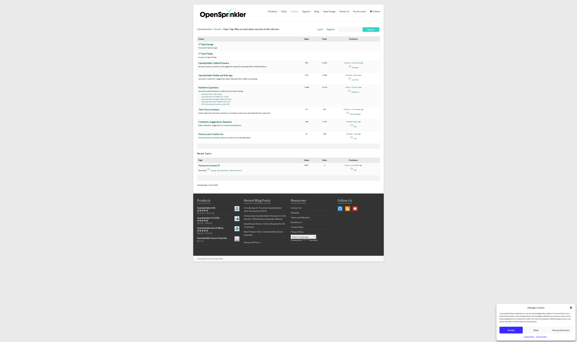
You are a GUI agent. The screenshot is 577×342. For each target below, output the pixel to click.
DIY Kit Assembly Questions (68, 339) (215, 104)
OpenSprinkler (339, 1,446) (211, 94)
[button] (570, 307)
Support (306, 11)
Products (272, 11)
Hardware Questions (208, 87)
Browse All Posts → (253, 242)
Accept (511, 330)
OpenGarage (206, 44)
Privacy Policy (541, 337)
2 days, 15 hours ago (353, 87)
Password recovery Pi (209, 165)
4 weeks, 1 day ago (353, 134)
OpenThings (329, 11)
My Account (359, 11)
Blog (316, 11)
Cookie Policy (529, 337)
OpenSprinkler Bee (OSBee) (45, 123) (215, 102)
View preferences (560, 330)
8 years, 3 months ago (353, 165)
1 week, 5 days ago (353, 121)
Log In (320, 29)
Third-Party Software (209, 109)
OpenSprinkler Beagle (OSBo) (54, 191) (216, 99)
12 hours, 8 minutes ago (353, 63)
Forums (294, 11)
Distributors (296, 222)
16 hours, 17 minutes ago (353, 109)
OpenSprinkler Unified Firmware (213, 63)
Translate (313, 240)
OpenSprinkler (204, 29)
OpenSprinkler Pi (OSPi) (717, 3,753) (214, 97)
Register (331, 29)
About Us (344, 11)
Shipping (295, 212)
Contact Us (296, 208)
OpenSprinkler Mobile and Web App (215, 75)
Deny (536, 330)
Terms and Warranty (300, 217)
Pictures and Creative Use (210, 134)
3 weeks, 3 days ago (353, 75)
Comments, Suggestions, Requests (215, 122)
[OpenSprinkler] (223, 13)
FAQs (284, 11)
